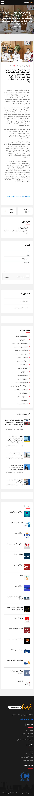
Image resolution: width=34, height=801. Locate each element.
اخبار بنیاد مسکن (23, 379)
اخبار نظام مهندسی (22, 375)
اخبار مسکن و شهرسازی (21, 347)
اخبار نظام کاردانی (22, 404)
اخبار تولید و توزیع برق (21, 350)
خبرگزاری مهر (19, 586)
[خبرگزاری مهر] (27, 588)
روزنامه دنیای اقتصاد (17, 649)
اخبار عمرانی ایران (27, 733)
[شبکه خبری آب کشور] (27, 524)
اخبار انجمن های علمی (21, 382)
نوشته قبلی (25, 211)
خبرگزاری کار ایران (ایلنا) (16, 512)
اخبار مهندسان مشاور (22, 336)
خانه (20, 26)
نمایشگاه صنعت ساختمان (25, 740)
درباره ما (30, 751)
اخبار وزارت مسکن (22, 397)
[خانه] (27, 577)
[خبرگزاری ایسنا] (27, 556)
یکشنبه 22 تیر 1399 (22, 66)
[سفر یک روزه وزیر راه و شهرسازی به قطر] (27, 455)
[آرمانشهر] (27, 683)
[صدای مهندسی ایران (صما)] (27, 545)
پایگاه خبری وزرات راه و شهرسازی (14, 429)
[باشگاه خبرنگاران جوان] (27, 630)
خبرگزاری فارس (18, 533)
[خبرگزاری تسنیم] (27, 567)
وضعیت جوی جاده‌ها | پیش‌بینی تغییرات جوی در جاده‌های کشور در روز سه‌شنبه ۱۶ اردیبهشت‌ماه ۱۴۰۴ (14, 439)
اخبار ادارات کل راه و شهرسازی (19, 386)
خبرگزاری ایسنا (18, 554)
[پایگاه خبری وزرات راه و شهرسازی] (27, 673)
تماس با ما (29, 754)
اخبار (15, 26)
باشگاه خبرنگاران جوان (16, 628)
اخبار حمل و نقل (23, 368)
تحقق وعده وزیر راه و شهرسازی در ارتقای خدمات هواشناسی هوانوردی (15, 467)
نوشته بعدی (11, 211)
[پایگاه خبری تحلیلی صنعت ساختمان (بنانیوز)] (27, 609)
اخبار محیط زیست (22, 364)
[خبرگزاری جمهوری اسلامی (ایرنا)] (27, 598)
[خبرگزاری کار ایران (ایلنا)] (27, 514)
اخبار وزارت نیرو (23, 393)
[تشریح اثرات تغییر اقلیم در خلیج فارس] (27, 481)
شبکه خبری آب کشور (16, 522)
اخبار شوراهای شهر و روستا (20, 343)
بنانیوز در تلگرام (24, 719)
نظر (11, 66)
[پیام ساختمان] (27, 620)
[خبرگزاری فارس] (27, 535)
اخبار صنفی (24, 400)
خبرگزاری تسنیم (18, 565)
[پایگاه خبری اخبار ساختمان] (27, 662)
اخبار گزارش (24, 372)
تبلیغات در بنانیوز (28, 760)
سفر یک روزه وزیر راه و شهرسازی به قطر (16, 454)
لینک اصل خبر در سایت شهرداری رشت (18, 196)
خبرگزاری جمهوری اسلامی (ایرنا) (15, 598)
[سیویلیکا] (24, 777)
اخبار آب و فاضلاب (22, 357)
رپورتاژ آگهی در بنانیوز (26, 757)
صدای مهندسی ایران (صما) (15, 544)
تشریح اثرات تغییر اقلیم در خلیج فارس (15, 481)
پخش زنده (29, 737)
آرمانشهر (20, 681)
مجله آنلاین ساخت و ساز (15, 639)
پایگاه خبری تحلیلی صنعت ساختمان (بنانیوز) (15, 608)
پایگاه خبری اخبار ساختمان (15, 660)
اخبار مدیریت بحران (22, 354)
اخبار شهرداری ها (23, 340)
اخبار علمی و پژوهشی (21, 389)
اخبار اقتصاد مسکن (22, 361)
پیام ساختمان (19, 618)
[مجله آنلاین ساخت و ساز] (27, 641)
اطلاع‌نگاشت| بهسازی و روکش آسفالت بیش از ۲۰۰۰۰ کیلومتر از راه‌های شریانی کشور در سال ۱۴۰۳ (14, 423)
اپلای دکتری (29, 730)
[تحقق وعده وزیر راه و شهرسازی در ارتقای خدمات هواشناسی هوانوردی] (27, 467)
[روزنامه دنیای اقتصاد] (27, 651)
